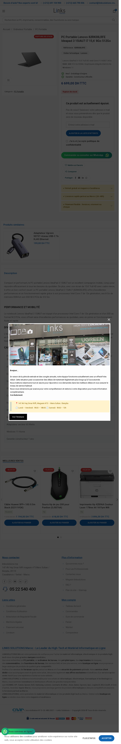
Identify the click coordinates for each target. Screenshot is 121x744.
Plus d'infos (89, 738)
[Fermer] (109, 319)
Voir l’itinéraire (18, 417)
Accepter (106, 738)
